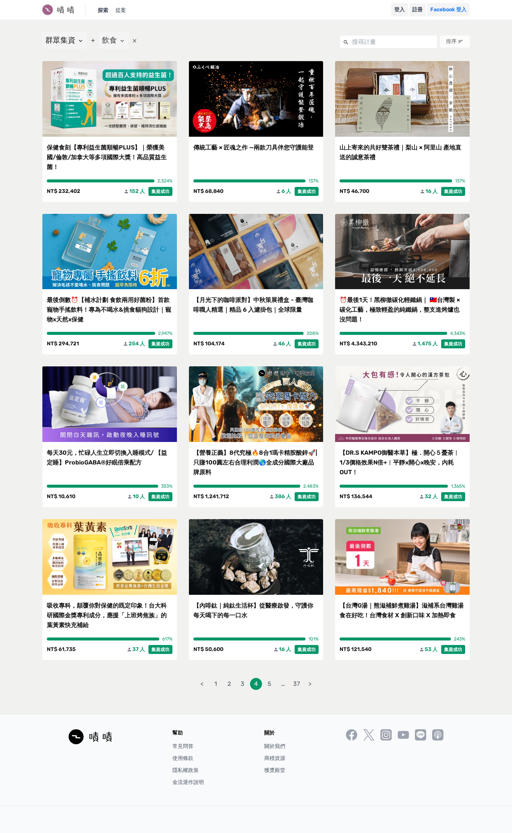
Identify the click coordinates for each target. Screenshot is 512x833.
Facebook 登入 (448, 9)
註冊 (417, 9)
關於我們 (274, 746)
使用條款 (182, 758)
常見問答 (182, 746)
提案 (120, 10)
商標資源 (274, 758)
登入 (399, 9)
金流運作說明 (188, 782)
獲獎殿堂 (274, 770)
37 (296, 683)
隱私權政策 (185, 770)
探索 (103, 10)
